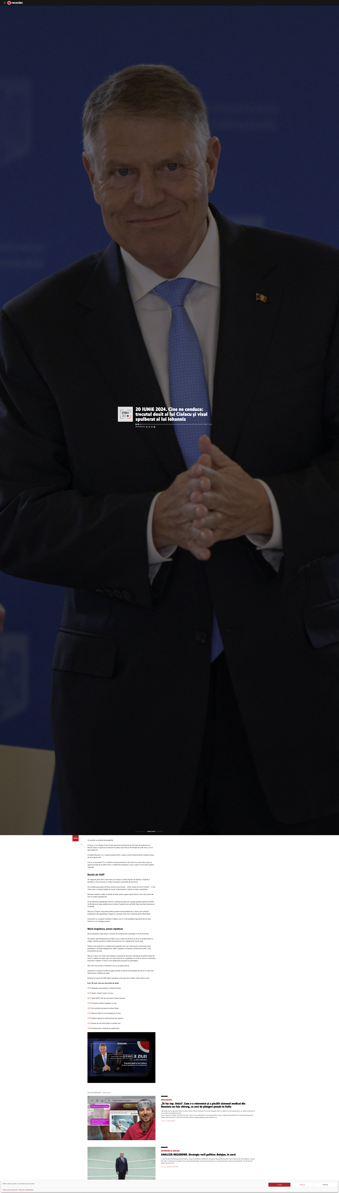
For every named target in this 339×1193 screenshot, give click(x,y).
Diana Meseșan (171, 1121)
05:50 (89, 993)
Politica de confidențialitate (26, 1190)
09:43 (89, 1008)
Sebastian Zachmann (172, 1166)
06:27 (89, 998)
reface (103, 855)
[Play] (136, 424)
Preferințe (325, 1185)
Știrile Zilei (151, 831)
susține (76, 838)
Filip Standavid (140, 831)
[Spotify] (152, 426)
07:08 (89, 1003)
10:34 (89, 1013)
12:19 (89, 1023)
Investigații (166, 1100)
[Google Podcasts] (149, 426)
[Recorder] (15, 3)
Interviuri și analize (170, 1151)
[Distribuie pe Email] (82, 844)
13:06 (89, 1028)
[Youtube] (154, 426)
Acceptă (279, 1185)
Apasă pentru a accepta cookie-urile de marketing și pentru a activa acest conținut (121, 1057)
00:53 (89, 988)
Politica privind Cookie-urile (10, 1190)
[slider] (170, 424)
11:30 (89, 1018)
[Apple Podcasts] (147, 426)
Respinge (302, 1185)
